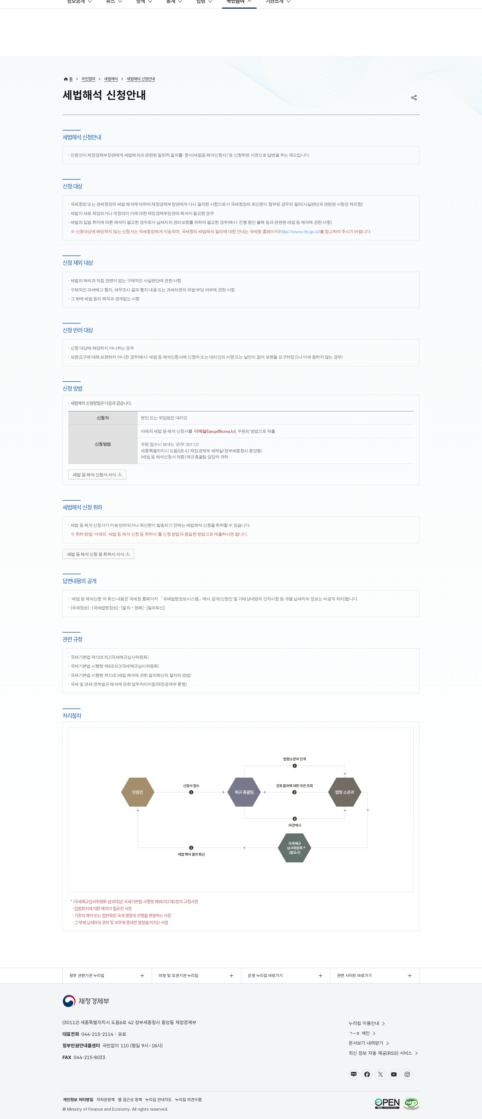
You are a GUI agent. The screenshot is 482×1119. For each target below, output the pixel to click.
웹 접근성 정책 (130, 1099)
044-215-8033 (89, 1057)
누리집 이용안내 (364, 1023)
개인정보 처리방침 (78, 1099)
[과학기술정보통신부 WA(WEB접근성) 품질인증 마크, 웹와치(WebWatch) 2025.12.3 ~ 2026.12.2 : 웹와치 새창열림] (411, 1105)
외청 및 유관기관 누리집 (178, 975)
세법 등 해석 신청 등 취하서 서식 (95, 554)
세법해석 (111, 78)
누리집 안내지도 (158, 1099)
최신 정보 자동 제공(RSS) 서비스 (380, 1053)
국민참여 (88, 78)
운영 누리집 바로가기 (265, 975)
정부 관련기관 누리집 (86, 975)
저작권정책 (106, 1099)
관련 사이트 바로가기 (354, 975)
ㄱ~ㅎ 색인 (359, 1033)
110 (124, 1045)
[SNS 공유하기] (414, 97)
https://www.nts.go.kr (299, 231)
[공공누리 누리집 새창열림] (387, 1104)
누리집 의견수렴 (188, 1099)
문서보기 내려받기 (366, 1043)
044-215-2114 (97, 1034)
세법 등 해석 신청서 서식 (94, 474)
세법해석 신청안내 (141, 78)
